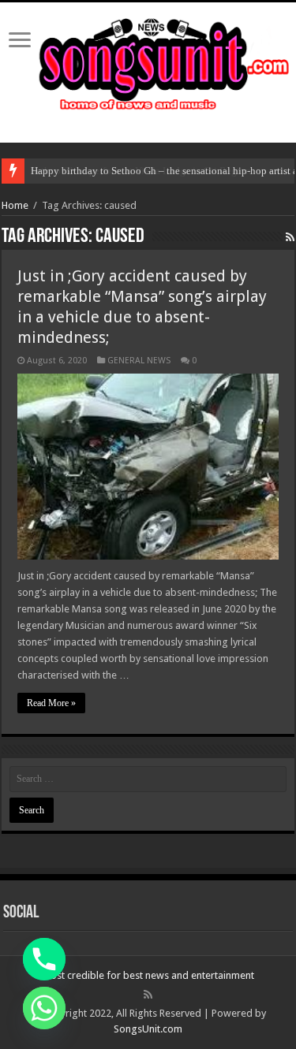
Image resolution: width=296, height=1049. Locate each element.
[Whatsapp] (44, 1008)
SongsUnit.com (148, 1029)
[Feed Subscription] (290, 237)
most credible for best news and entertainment (148, 975)
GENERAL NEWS (138, 360)
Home (15, 205)
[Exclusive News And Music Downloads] (148, 61)
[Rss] (148, 994)
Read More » (51, 703)
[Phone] (44, 959)
